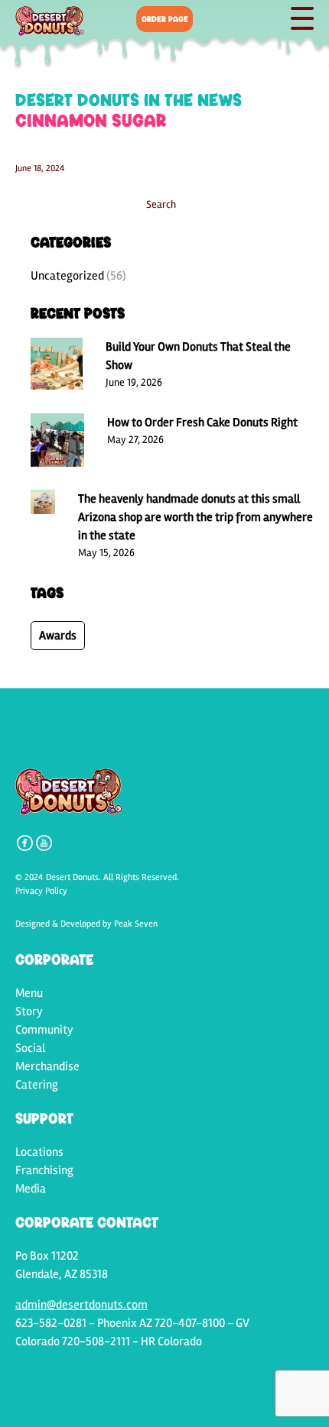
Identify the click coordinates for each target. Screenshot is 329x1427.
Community (44, 1029)
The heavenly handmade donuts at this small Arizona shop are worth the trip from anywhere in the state (195, 517)
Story (29, 1011)
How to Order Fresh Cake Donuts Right (202, 422)
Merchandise (47, 1066)
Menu (29, 993)
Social (30, 1048)
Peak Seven (136, 924)
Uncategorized (67, 275)
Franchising (44, 1170)
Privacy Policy (41, 891)
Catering (36, 1084)
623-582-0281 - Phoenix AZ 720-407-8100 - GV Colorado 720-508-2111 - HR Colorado (132, 1332)
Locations (39, 1152)
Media (30, 1188)
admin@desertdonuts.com (81, 1304)
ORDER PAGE (165, 19)
